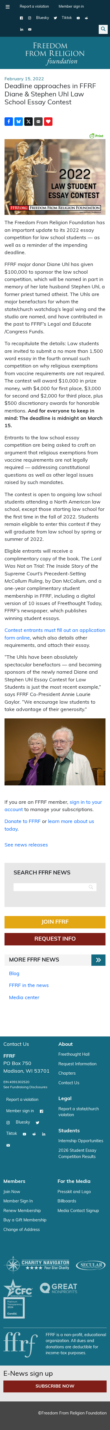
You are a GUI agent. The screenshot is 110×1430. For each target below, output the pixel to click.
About (65, 1044)
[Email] (30, 29)
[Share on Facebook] (9, 121)
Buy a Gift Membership (25, 1220)
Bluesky (42, 18)
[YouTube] (78, 18)
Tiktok (67, 18)
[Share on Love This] (48, 121)
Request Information (77, 1064)
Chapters (67, 1074)
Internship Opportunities (80, 1141)
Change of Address (21, 1230)
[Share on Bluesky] (18, 121)
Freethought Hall (73, 1055)
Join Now (11, 1192)
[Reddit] (86, 18)
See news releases (26, 845)
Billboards (67, 1201)
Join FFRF (55, 922)
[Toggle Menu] (7, 7)
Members (14, 1181)
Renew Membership (22, 1211)
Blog (14, 973)
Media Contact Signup (78, 1211)
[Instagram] (30, 18)
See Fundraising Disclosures (25, 1087)
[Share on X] (28, 121)
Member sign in (71, 6)
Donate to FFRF (23, 821)
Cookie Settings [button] (25, 1417)
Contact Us (16, 1044)
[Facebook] (21, 18)
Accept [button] (54, 1417)
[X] (55, 18)
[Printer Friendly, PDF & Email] (96, 135)
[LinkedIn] (21, 29)
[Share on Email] (38, 121)
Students (69, 1131)
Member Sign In (18, 1201)
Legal (65, 1098)
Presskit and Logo (74, 1192)
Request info (55, 939)
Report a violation (34, 6)
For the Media (74, 1181)
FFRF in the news (29, 985)
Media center (24, 997)
